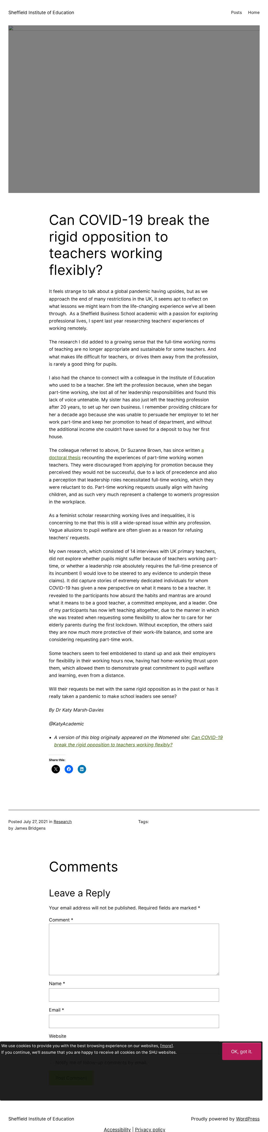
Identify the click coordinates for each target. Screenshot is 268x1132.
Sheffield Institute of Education (41, 12)
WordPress (248, 1119)
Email (56, 1010)
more (166, 1045)
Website (57, 1036)
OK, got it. (241, 1051)
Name (57, 983)
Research (63, 821)
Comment (61, 920)
